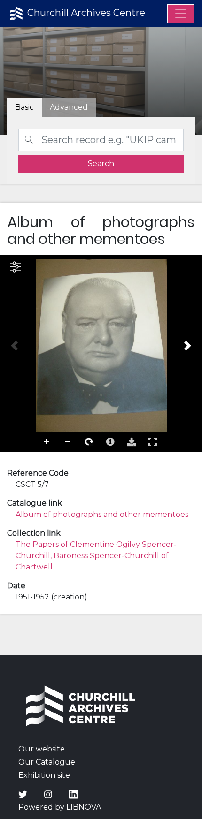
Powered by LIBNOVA (59, 807)
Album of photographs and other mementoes (102, 514)
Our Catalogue (46, 762)
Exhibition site (44, 775)
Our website (41, 748)
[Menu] (180, 13)
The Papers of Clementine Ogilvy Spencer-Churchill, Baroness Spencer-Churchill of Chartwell (96, 555)
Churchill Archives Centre (85, 12)
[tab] (69, 107)
